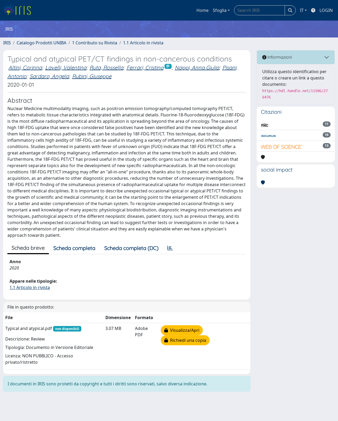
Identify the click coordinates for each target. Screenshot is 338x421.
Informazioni (279, 57)
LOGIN (326, 10)
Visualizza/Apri (183, 330)
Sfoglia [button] (220, 10)
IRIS (7, 43)
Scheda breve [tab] (28, 247)
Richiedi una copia (187, 340)
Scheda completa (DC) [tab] (131, 248)
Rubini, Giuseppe (91, 76)
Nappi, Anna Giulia (197, 67)
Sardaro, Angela (49, 76)
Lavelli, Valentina (65, 67)
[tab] (170, 248)
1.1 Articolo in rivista (143, 43)
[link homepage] (19, 10)
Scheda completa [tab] (74, 248)
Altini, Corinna (25, 67)
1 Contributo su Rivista (94, 43)
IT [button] (302, 10)
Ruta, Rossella (106, 67)
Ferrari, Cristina (144, 67)
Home (202, 10)
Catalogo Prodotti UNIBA (41, 43)
